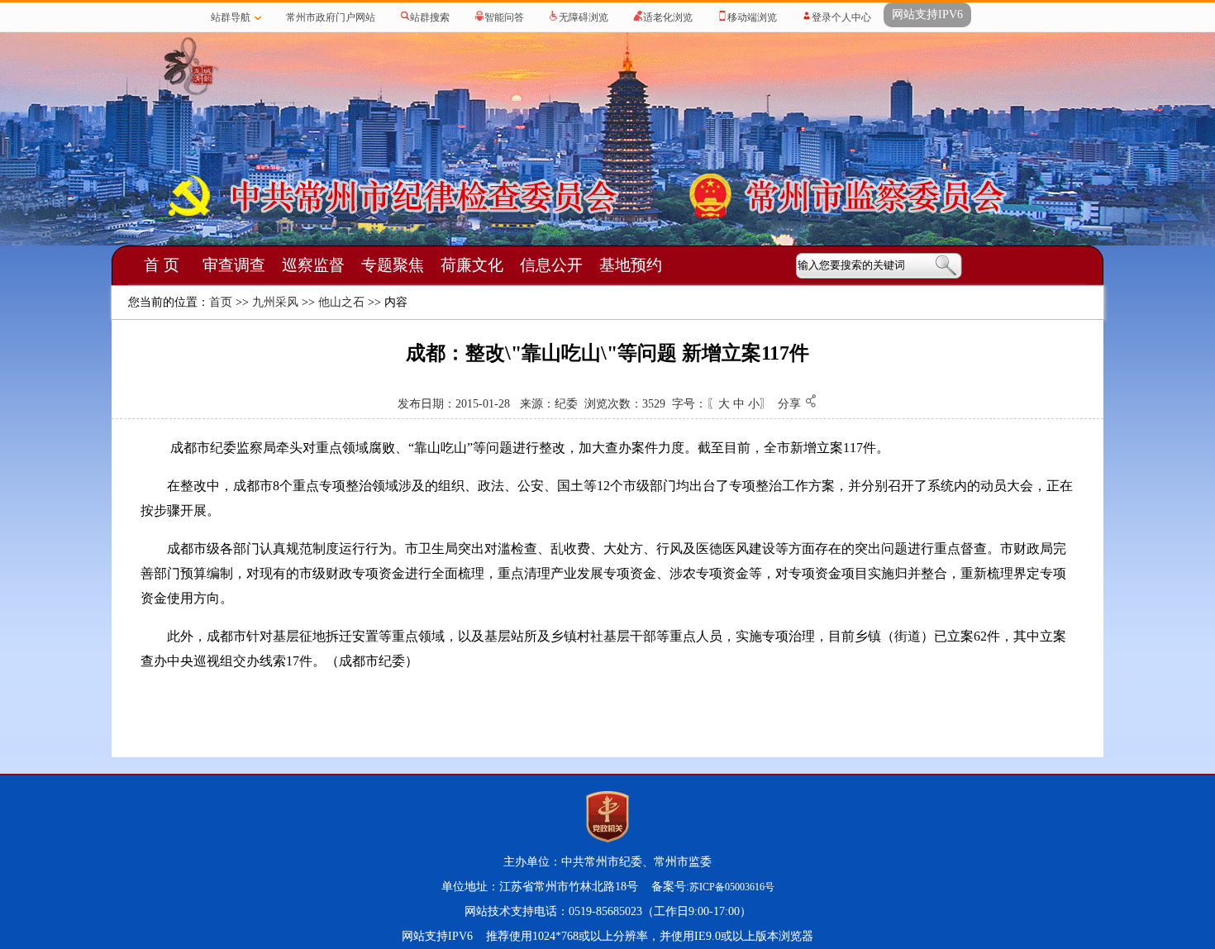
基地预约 (630, 265)
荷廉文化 (472, 265)
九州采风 (275, 302)
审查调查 (233, 265)
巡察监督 (313, 265)
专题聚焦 (392, 265)
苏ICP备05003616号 (731, 887)
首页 (220, 302)
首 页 (161, 265)
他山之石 (341, 302)
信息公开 (551, 265)
